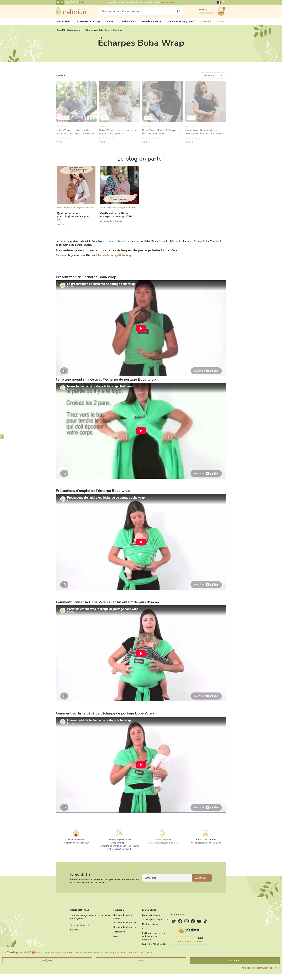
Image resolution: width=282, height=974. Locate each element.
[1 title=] (57, 138)
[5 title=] (69, 138)
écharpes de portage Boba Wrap (114, 255)
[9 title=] (112, 138)
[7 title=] (109, 138)
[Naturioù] (71, 11)
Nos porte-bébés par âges (125, 922)
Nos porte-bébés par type (125, 927)
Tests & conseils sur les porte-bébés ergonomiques (81, 207)
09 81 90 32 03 (167, 2)
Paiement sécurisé (76, 839)
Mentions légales (150, 924)
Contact (71, 2)
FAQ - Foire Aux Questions (154, 944)
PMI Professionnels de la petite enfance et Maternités (153, 936)
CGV (144, 928)
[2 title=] (60, 138)
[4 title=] (66, 138)
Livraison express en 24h (119, 839)
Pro (81, 2)
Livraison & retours (151, 915)
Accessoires (119, 932)
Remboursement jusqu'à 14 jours (162, 842)
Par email (74, 929)
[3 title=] (63, 138)
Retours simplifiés (162, 839)
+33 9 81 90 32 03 (82, 925)
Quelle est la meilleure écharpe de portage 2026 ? (117, 215)
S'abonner (201, 878)
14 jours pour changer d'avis (155, 919)
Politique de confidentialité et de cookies (260, 968)
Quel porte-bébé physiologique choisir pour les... (73, 216)
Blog (60, 2)
